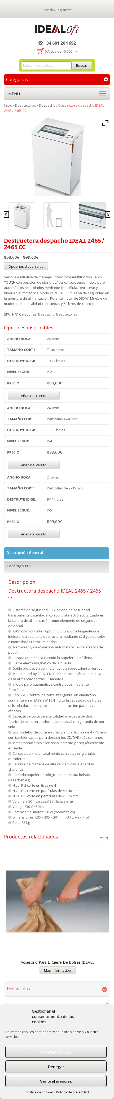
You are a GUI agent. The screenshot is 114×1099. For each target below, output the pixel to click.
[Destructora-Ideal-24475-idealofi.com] (22, 215)
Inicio (8, 105)
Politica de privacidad (72, 1092)
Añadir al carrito (33, 395)
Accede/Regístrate (57, 9)
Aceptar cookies (56, 1052)
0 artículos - (58, 51)
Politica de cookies (39, 1092)
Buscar (81, 65)
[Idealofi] (57, 29)
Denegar (56, 1066)
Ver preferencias (56, 1081)
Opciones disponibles (25, 266)
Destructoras (25, 105)
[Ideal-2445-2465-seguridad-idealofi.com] (92, 215)
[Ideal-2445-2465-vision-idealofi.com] (57, 215)
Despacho (47, 105)
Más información (57, 970)
